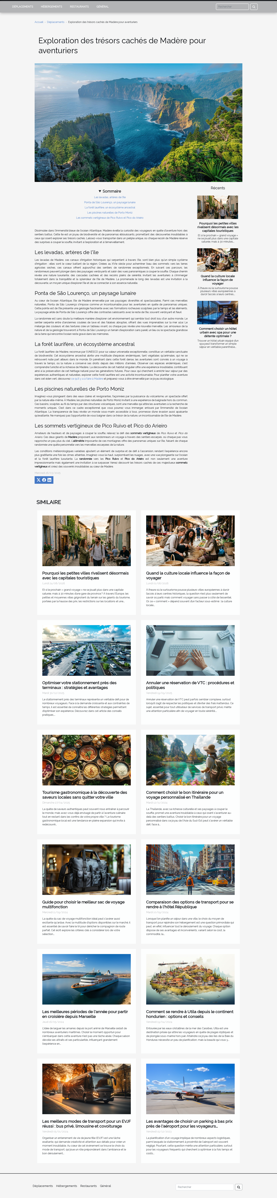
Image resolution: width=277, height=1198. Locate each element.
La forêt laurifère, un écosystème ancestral (110, 207)
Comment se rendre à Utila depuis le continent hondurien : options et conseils (189, 1014)
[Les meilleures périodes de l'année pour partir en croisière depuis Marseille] (86, 979)
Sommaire (112, 191)
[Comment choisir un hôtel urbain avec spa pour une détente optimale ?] (217, 312)
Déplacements (22, 6)
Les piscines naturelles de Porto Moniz (110, 212)
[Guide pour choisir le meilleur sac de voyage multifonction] (86, 869)
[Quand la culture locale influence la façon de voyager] (217, 260)
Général (103, 6)
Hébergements (51, 6)
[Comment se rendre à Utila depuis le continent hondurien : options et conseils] (190, 979)
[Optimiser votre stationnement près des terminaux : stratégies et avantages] (86, 650)
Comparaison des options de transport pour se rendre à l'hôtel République (190, 904)
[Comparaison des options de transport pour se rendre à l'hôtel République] (190, 869)
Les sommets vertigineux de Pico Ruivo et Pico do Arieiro (109, 217)
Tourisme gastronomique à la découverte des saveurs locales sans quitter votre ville (84, 795)
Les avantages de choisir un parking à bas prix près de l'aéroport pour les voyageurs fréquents (189, 1126)
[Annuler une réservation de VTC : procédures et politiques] (190, 650)
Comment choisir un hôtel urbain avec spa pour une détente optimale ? (218, 332)
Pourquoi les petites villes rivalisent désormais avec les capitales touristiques (218, 227)
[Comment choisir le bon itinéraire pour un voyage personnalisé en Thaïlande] (190, 759)
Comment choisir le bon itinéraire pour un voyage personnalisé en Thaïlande (184, 795)
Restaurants (79, 6)
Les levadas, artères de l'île (110, 197)
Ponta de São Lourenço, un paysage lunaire (109, 202)
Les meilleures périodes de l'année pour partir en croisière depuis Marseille (85, 1014)
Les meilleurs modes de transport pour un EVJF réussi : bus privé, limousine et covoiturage (86, 1123)
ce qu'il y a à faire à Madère (87, 378)
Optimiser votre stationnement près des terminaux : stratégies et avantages (79, 685)
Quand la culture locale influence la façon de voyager (218, 279)
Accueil (39, 22)
